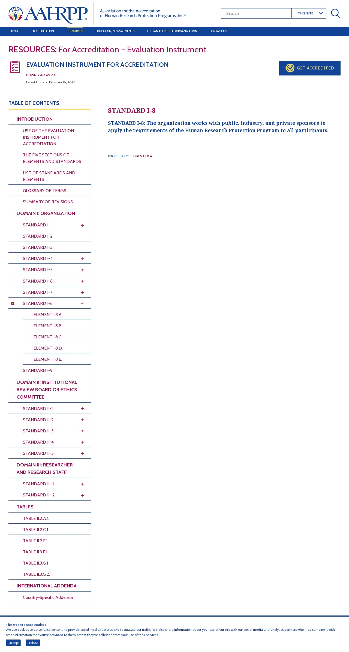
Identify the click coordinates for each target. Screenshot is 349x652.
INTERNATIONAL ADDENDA (47, 586)
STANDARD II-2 (38, 419)
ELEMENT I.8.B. (48, 325)
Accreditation (43, 31)
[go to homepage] (97, 13)
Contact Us (218, 31)
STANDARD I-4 (38, 258)
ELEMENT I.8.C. (48, 336)
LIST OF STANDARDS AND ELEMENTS (49, 176)
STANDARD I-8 (38, 303)
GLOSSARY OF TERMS (44, 190)
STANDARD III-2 (39, 495)
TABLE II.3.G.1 (35, 563)
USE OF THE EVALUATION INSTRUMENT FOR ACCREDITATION (48, 137)
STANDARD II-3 (38, 430)
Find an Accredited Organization (172, 31)
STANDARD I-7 (37, 292)
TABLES (25, 507)
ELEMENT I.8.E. (48, 359)
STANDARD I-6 (38, 281)
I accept (13, 643)
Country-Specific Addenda (48, 597)
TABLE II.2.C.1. (36, 529)
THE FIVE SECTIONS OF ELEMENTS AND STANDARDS (52, 158)
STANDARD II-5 (38, 453)
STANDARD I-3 (37, 247)
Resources (75, 31)
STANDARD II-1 (38, 408)
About (15, 31)
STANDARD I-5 (38, 269)
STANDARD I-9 (38, 370)
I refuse (33, 643)
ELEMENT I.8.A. (48, 314)
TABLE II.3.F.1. (35, 551)
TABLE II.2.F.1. (35, 540)
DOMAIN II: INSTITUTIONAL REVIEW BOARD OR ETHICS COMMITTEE (47, 389)
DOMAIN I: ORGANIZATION (46, 213)
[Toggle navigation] (335, 31)
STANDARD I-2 (38, 236)
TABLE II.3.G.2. (36, 574)
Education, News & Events (114, 31)
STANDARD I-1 (37, 225)
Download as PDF (41, 75)
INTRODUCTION (35, 119)
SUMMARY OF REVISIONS (48, 201)
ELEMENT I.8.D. (48, 348)
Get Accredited (315, 68)
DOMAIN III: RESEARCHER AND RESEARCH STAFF (45, 468)
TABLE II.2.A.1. (36, 518)
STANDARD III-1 (38, 483)
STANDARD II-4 (38, 442)
